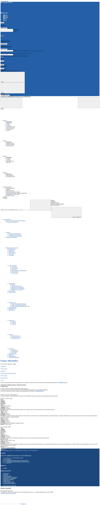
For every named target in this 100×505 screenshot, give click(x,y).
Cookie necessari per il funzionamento (9, 394)
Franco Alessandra (13, 265)
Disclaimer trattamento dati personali (8, 493)
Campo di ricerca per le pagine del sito (9, 209)
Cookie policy (6, 473)
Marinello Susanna (13, 307)
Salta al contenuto (4, 1)
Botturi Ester (11, 251)
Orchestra (11, 334)
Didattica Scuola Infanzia (11, 237)
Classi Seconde (14, 268)
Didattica (54, 201)
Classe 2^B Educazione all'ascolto (18, 303)
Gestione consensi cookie (8, 482)
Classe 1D (13, 321)
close (2, 108)
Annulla (2, 95)
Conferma (7, 95)
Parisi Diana (11, 348)
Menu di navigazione (77, 217)
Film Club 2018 (14, 273)
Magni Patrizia (12, 290)
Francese (13, 284)
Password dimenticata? (5, 33)
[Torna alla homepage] (50, 96)
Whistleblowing (6, 480)
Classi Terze (14, 269)
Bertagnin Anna (12, 249)
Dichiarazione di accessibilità (9, 478)
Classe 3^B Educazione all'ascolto (18, 305)
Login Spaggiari (35, 53)
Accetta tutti (21, 385)
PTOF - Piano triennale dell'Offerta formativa (15, 220)
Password (15, 31)
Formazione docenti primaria (15, 234)
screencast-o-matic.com (6, 398)
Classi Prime (14, 266)
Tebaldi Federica (12, 356)
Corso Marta (11, 255)
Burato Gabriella (12, 252)
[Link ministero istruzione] (7, 2)
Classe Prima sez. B (15, 335)
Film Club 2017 (14, 271)
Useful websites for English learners (19, 270)
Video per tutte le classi (16, 286)
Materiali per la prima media (17, 287)
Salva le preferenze (11, 447)
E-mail (14, 50)
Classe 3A (13, 324)
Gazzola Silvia (12, 283)
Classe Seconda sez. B (16, 337)
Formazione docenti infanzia (15, 233)
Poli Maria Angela (13, 353)
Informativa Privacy (7, 476)
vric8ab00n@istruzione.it (17, 460)
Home (53, 200)
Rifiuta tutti (12, 385)
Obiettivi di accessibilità (8, 479)
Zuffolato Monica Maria (14, 357)
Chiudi (2, 61)
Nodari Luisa (12, 320)
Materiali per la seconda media (17, 288)
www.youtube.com (5, 426)
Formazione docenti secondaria (15, 236)
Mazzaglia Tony (12, 308)
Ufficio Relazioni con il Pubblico (10, 477)
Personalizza (3, 385)
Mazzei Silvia (12, 310)
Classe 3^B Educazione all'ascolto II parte (20, 306)
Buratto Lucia (12, 250)
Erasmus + (8, 232)
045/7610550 (8, 459)
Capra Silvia (11, 254)
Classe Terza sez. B (15, 338)
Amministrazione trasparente (9, 483)
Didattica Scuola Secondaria (58, 204)
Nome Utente (16, 29)
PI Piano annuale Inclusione (12, 221)
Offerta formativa (55, 202)
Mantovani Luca (12, 302)
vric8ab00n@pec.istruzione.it (17, 461)
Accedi (2, 22)
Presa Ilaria (11, 354)
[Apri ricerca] (88, 102)
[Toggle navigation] (11, 102)
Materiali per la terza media (17, 289)
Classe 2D (13, 322)
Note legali (5, 474)
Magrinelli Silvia (12, 292)
